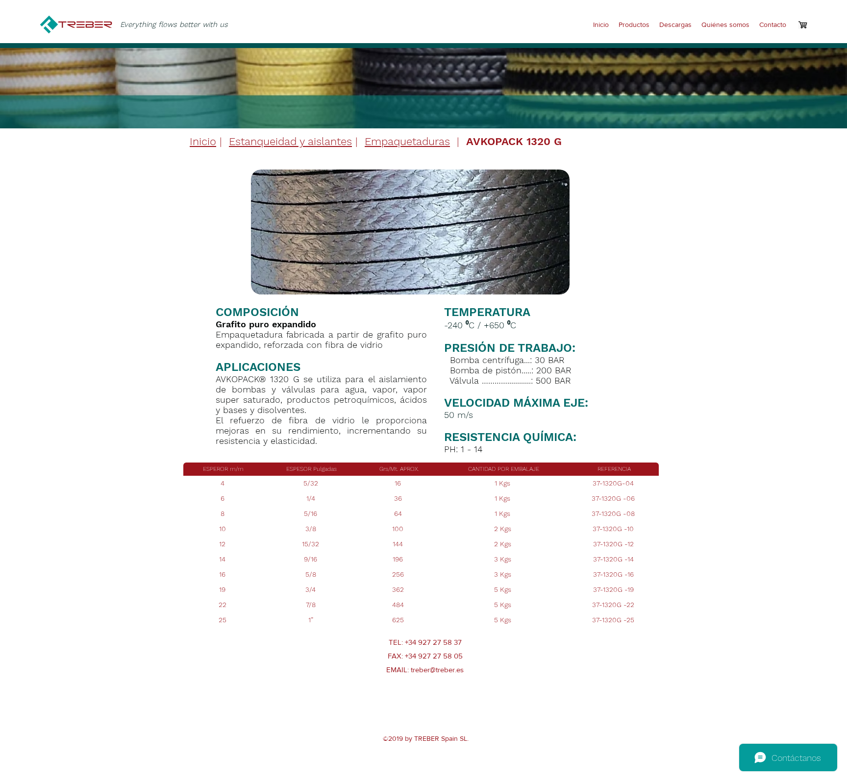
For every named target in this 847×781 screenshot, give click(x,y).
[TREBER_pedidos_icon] (803, 24)
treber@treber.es (437, 669)
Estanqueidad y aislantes (290, 141)
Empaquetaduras (407, 141)
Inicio (203, 141)
